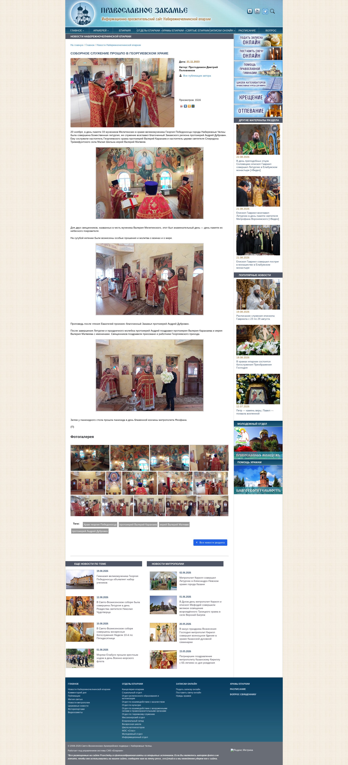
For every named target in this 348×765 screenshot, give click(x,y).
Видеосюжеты (75, 712)
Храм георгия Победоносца (100, 524)
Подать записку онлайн (188, 689)
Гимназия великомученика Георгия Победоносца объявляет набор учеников (117, 579)
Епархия (125, 30)
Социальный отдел (132, 692)
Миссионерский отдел (133, 717)
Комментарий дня (77, 692)
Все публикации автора (197, 75)
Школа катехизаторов (133, 727)
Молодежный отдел (132, 734)
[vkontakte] (249, 11)
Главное (76, 30)
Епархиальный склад (133, 721)
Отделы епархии (148, 30)
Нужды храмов (183, 696)
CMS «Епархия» (114, 750)
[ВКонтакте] (185, 105)
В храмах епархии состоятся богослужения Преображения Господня (254, 364)
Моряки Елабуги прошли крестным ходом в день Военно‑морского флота (117, 658)
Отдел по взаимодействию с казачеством (143, 702)
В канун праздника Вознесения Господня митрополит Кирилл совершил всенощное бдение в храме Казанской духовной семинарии (198, 635)
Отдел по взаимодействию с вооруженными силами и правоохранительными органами (144, 709)
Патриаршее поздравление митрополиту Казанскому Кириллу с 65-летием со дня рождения (199, 659)
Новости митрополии (79, 702)
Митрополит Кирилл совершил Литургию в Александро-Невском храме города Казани (199, 581)
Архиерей (100, 30)
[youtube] (258, 11)
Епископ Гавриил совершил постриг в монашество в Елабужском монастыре (257, 264)
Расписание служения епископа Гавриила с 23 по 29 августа (255, 317)
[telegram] (266, 11)
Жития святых (75, 699)
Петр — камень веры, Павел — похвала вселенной (255, 412)
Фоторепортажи (76, 709)
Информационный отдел (135, 737)
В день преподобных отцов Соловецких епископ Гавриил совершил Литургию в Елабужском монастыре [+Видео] (256, 165)
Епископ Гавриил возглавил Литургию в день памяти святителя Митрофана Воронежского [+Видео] (257, 215)
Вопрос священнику (271, 31)
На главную (77, 45)
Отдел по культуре (131, 705)
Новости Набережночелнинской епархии (119, 45)
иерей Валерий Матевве (174, 524)
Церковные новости (78, 706)
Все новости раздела (212, 542)
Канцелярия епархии (133, 689)
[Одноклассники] (189, 105)
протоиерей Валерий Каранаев (138, 524)
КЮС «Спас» (128, 730)
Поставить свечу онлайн (188, 692)
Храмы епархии (173, 30)
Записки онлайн (221, 30)
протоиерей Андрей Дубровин (90, 531)
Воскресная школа (131, 724)
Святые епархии (198, 30)
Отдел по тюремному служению (138, 714)
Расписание (247, 30)
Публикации (74, 696)
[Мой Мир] (193, 105)
